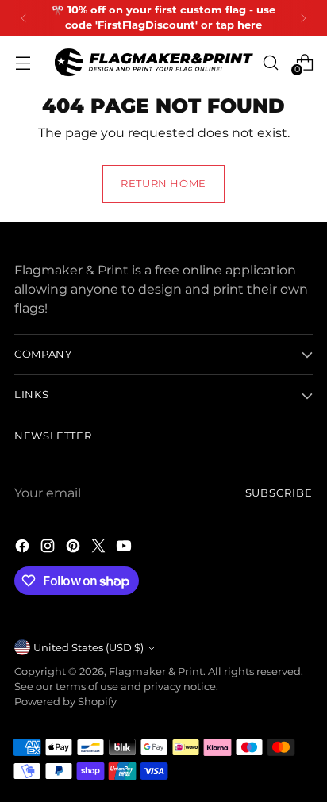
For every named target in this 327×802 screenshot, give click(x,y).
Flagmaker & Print (156, 671)
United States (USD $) (88, 648)
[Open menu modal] (22, 62)
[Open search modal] (270, 62)
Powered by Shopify (65, 702)
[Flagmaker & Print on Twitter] (100, 548)
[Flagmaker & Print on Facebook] (23, 548)
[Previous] (23, 18)
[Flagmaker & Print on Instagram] (49, 548)
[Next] (303, 18)
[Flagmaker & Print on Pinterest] (74, 548)
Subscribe (279, 493)
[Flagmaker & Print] (154, 63)
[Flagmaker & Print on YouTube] (125, 548)
